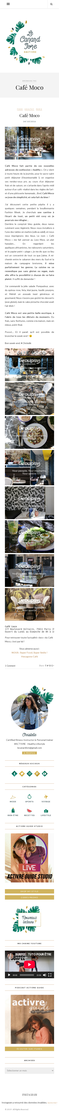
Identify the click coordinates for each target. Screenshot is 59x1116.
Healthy (29, 109)
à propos (29, 753)
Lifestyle (46, 815)
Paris (39, 109)
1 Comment (10, 665)
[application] (29, 964)
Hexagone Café (29, 656)
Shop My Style (29, 891)
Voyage (46, 801)
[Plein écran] (49, 975)
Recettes (29, 815)
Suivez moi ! (52, 1103)
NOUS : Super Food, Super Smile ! (29, 652)
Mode (13, 801)
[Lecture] (9, 975)
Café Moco (29, 115)
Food (20, 109)
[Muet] (44, 975)
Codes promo (29, 897)
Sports (29, 801)
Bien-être (13, 815)
